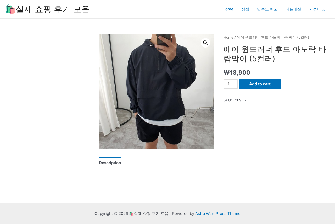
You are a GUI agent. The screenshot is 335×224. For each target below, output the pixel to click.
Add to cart (260, 83)
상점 (245, 9)
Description (110, 162)
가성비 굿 (317, 9)
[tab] (110, 163)
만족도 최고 (267, 9)
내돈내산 (293, 9)
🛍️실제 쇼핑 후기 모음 (47, 9)
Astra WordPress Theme (218, 213)
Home (227, 9)
